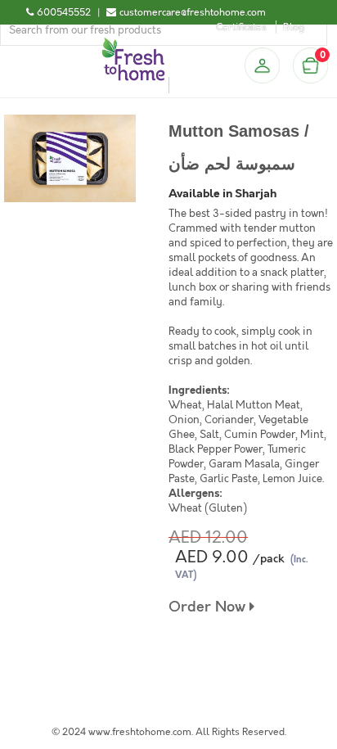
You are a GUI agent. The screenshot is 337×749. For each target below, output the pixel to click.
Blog (293, 27)
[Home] (133, 44)
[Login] (262, 65)
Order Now (208, 607)
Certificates (241, 27)
